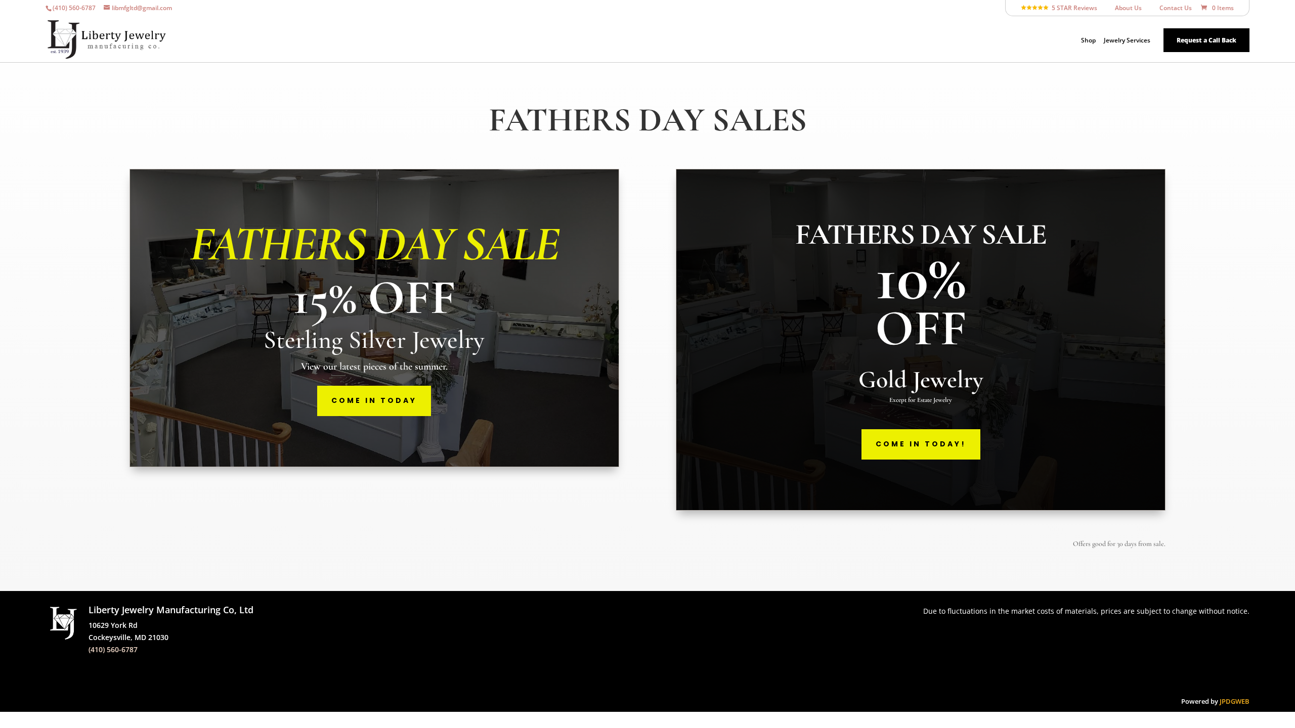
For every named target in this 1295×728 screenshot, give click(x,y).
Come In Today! (921, 444)
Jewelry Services (1127, 40)
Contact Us (1171, 8)
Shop (1088, 40)
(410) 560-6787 (113, 649)
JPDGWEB (1234, 701)
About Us (1124, 8)
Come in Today (374, 400)
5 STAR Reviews (1073, 8)
